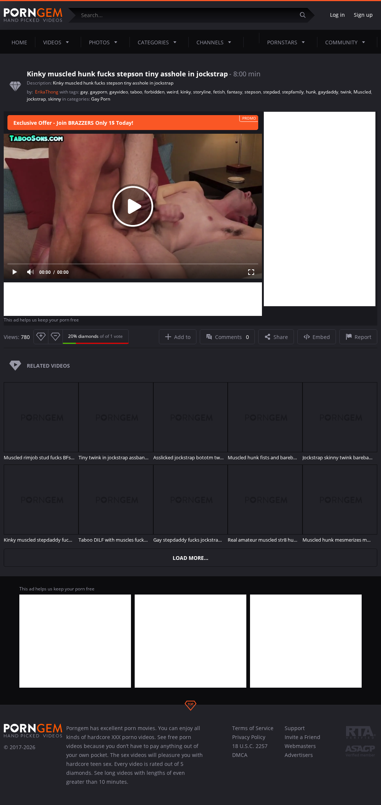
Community (341, 42)
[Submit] (305, 15)
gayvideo (118, 92)
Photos (99, 42)
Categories (153, 42)
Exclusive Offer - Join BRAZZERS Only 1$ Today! (73, 122)
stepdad (271, 92)
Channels (210, 42)
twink (345, 92)
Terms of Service (252, 728)
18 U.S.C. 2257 (250, 745)
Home (19, 42)
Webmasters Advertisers (300, 750)
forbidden (154, 92)
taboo (136, 92)
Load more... (190, 557)
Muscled (362, 92)
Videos (52, 42)
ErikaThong (47, 92)
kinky (185, 92)
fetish (219, 92)
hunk (311, 92)
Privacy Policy (248, 737)
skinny (54, 99)
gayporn (98, 92)
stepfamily (293, 92)
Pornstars (282, 42)
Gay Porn (100, 99)
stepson (252, 92)
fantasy (234, 92)
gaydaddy (328, 92)
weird (172, 92)
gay (84, 92)
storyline (202, 92)
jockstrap (36, 99)
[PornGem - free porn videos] (33, 15)
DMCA (239, 754)
